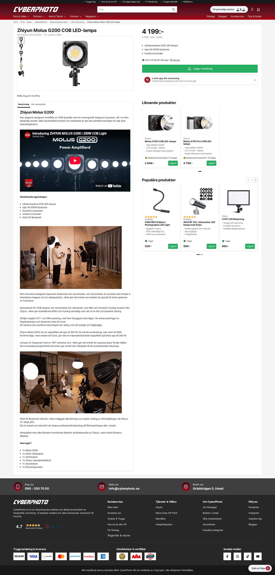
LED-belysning (77, 22)
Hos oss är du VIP (109, 1)
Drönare (37, 16)
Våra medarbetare (212, 518)
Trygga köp (91, 1)
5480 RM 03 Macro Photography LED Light (157, 223)
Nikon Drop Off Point (166, 513)
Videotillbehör (41, 22)
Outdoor (74, 16)
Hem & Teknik (56, 16)
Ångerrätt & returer (119, 535)
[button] (37, 526)
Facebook (254, 507)
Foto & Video (19, 16)
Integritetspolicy (164, 524)
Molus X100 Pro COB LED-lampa (197, 142)
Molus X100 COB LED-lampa (160, 141)
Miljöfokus (188, 1)
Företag (211, 16)
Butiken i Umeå (210, 513)
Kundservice (237, 16)
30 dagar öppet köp (131, 1)
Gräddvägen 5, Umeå (208, 488)
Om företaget (210, 507)
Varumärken (209, 524)
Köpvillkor (161, 518)
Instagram (254, 513)
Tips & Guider (255, 16)
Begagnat (91, 16)
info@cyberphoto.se (124, 488)
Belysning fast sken (59, 22)
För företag (113, 530)
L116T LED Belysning (233, 219)
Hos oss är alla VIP (117, 524)
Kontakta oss (114, 513)
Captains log (255, 518)
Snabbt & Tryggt (116, 518)
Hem (15, 22)
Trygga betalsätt (170, 1)
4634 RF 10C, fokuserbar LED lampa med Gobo (199, 223)
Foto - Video (26, 22)
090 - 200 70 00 (37, 488)
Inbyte (159, 507)
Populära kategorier (213, 530)
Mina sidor (113, 507)
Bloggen (223, 16)
